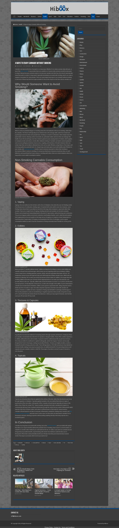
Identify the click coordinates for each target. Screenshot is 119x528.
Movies (81, 114)
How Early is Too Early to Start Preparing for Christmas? (62, 469)
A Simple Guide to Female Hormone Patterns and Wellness (63, 491)
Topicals (17, 445)
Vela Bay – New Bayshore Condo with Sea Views (23, 491)
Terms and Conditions (68, 527)
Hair (81, 88)
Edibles (44, 442)
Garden (82, 85)
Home (14, 16)
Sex (81, 134)
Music (81, 117)
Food (81, 77)
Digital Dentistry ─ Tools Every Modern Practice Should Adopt (43, 491)
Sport (50, 16)
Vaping (23, 445)
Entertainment (83, 62)
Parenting (83, 16)
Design (81, 56)
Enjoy (49, 442)
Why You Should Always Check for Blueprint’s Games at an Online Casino (25, 470)
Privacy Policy (49, 527)
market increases (51, 425)
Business (33, 16)
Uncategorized (84, 151)
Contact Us (57, 527)
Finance (82, 71)
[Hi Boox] (59, 8)
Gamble (82, 79)
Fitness (81, 74)
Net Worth (26, 16)
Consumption (36, 442)
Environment (83, 65)
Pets (89, 16)
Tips (93, 16)
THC (64, 442)
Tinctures (70, 442)
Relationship (83, 131)
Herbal (81, 94)
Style (55, 16)
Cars (64, 16)
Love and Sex (83, 105)
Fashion (77, 16)
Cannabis (20, 442)
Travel (98, 16)
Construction (83, 53)
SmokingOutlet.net (29, 149)
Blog (81, 45)
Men (81, 111)
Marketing (82, 108)
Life (38, 66)
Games (39, 16)
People (20, 16)
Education (70, 16)
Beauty (81, 42)
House (81, 97)
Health (45, 16)
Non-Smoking (57, 442)
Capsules (27, 442)
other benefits (24, 71)
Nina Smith (19, 66)
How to (81, 100)
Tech (59, 16)
